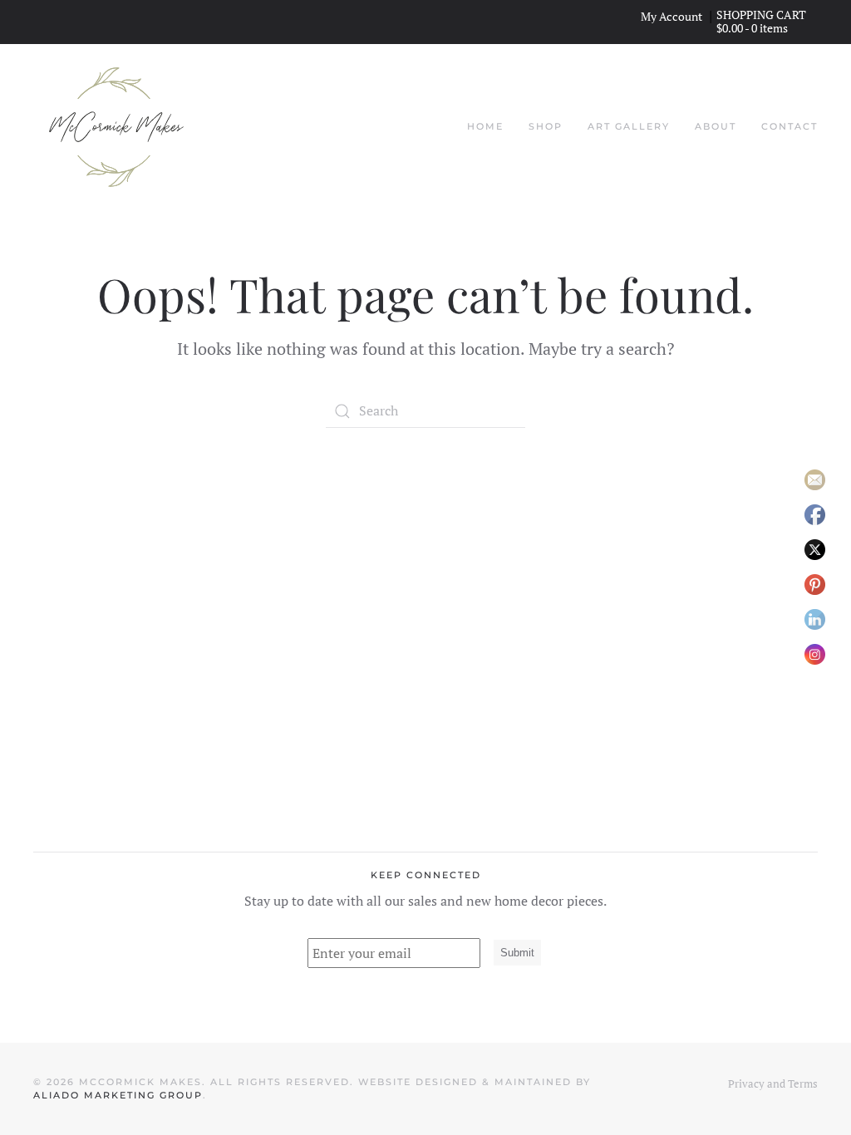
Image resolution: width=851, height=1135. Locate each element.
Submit (517, 952)
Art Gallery (629, 126)
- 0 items (752, 28)
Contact (789, 126)
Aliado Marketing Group (118, 1095)
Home (485, 126)
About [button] (715, 126)
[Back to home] (116, 127)
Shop (546, 126)
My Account (671, 16)
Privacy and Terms (773, 1083)
